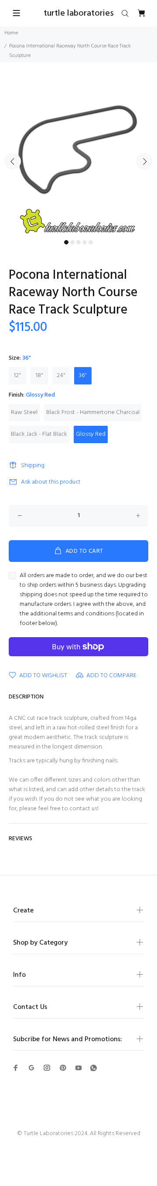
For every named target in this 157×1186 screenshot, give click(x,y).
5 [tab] (91, 242)
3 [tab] (78, 242)
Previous (12, 161)
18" (39, 376)
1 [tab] (66, 242)
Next (144, 161)
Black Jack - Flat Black (39, 434)
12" (17, 376)
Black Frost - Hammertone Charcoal (93, 413)
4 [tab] (84, 242)
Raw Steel (24, 413)
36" (83, 376)
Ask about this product (51, 482)
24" (61, 376)
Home (11, 33)
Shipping (32, 466)
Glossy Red (91, 434)
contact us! (84, 809)
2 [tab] (72, 242)
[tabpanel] (78, 156)
